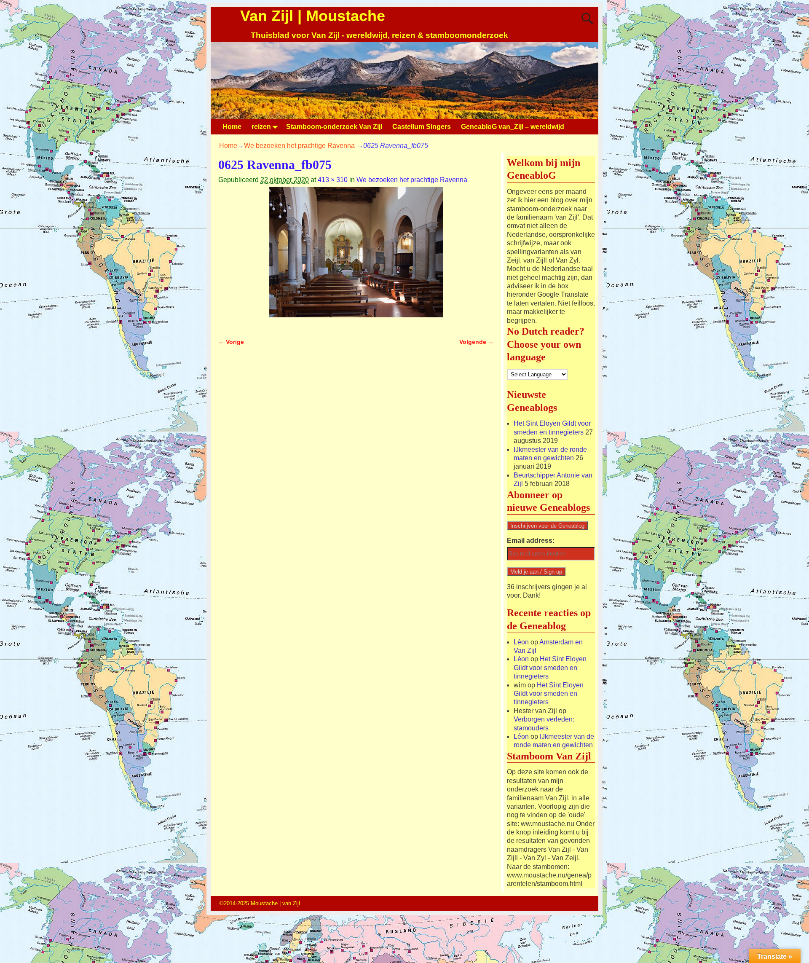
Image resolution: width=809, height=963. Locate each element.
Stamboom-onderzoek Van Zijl (334, 126)
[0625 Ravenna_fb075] (355, 257)
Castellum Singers (421, 126)
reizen (261, 126)
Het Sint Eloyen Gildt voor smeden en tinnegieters (550, 667)
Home (231, 126)
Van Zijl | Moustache (312, 15)
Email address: (531, 540)
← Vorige (231, 341)
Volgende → (476, 341)
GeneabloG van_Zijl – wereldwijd (512, 126)
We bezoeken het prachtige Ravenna (299, 145)
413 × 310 (333, 179)
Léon (521, 642)
